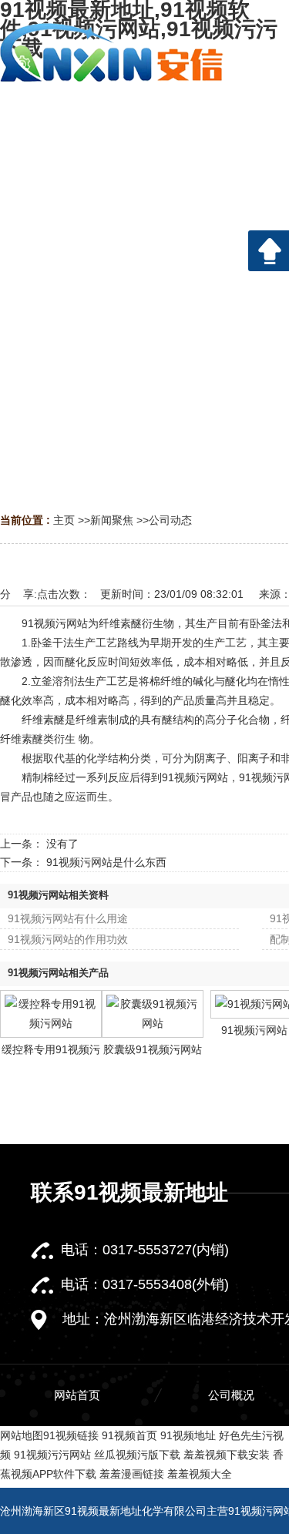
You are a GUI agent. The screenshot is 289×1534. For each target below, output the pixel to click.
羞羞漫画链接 (131, 1474)
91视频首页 (129, 1435)
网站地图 (21, 1435)
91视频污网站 (254, 1030)
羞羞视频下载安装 (226, 1454)
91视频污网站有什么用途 (68, 918)
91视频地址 (188, 1435)
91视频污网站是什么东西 (106, 862)
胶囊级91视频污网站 (152, 1049)
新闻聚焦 (111, 520)
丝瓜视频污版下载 (137, 1454)
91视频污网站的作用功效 (68, 939)
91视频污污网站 (52, 1454)
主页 (64, 520)
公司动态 (170, 520)
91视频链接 (71, 1435)
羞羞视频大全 (199, 1474)
